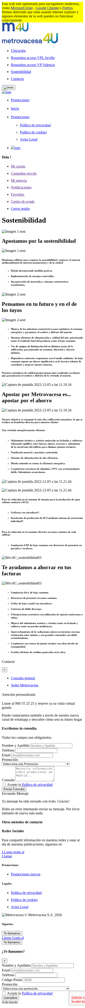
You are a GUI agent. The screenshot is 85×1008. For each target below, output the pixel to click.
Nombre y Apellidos (17, 965)
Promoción (9, 984)
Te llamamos (12, 933)
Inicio (15, 108)
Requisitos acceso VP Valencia (33, 65)
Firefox (67, 8)
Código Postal (12, 980)
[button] (8, 87)
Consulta (8, 780)
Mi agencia (19, 180)
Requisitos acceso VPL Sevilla (33, 58)
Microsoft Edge (22, 8)
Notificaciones (21, 187)
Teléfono (8, 750)
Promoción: (10, 760)
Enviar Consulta (14, 789)
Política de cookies (33, 132)
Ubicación (18, 51)
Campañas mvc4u (23, 173)
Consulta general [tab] (23, 678)
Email (6, 755)
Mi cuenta (18, 166)
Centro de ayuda (22, 201)
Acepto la (30, 785)
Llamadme (10, 998)
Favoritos (17, 194)
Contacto (17, 79)
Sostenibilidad (21, 72)
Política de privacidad (35, 125)
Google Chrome (47, 8)
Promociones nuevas (25, 874)
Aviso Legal (28, 139)
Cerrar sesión (20, 209)
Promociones (20, 100)
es (9, 92)
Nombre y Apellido (15, 745)
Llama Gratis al (13, 938)
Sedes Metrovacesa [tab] (24, 685)
